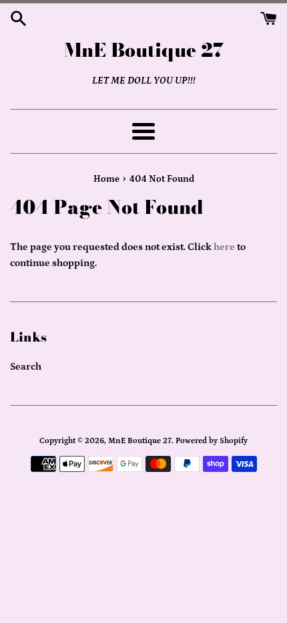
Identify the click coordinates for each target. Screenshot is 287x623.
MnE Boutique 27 (144, 50)
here (224, 247)
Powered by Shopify (212, 441)
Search (25, 366)
